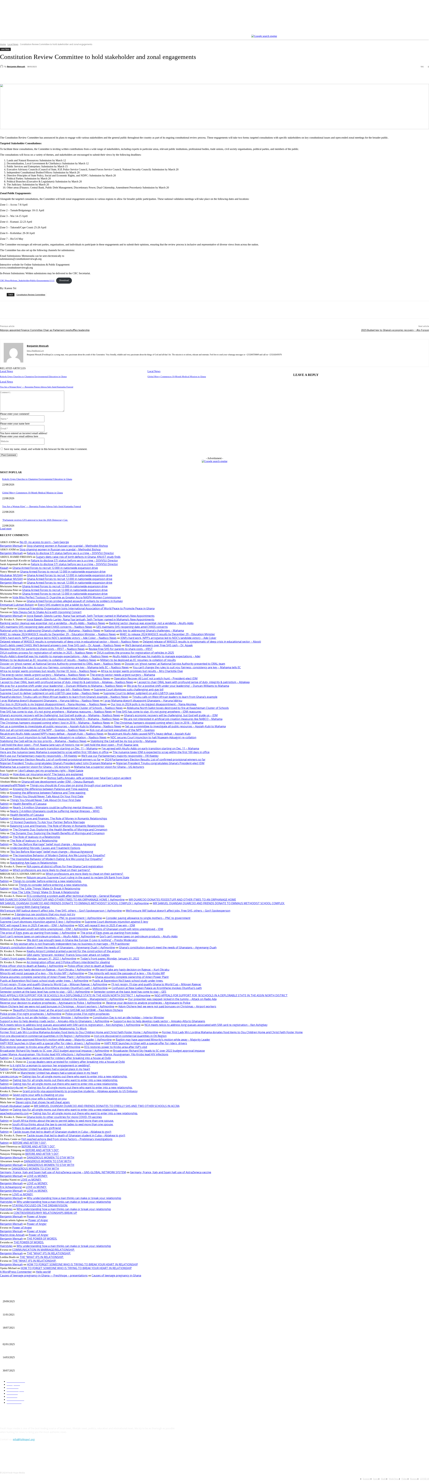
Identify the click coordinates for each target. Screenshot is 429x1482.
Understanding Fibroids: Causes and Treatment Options (45, 848)
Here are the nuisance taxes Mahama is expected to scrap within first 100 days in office (54, 752)
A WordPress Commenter (16, 1272)
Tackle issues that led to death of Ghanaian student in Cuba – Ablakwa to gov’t (62, 1132)
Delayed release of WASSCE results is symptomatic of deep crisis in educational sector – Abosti (202, 641)
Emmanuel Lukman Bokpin (17, 605)
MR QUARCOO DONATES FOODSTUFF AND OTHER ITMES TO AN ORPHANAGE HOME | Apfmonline (62, 899)
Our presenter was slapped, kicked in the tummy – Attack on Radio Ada (172, 999)
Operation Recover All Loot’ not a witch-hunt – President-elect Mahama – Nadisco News (55, 678)
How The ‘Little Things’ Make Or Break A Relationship (46, 888)
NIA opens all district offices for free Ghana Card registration (65, 866)
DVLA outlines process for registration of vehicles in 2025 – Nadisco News (46, 652)
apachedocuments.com (14, 1113)
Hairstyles (6, 1202)
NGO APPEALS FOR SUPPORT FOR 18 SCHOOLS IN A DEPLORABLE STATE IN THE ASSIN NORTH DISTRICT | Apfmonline (75, 995)
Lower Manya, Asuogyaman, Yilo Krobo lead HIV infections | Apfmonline (45, 1054)
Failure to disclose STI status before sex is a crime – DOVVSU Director (70, 553)
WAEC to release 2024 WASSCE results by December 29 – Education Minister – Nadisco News (58, 634)
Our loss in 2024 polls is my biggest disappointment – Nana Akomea (154, 704)
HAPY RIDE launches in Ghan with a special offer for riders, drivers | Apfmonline (50, 1043)
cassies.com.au (9, 1076)
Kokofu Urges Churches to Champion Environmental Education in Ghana (33, 376)
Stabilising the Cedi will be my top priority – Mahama (123, 741)
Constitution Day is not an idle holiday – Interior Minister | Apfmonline (44, 1017)
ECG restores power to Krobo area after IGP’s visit (115, 1047)
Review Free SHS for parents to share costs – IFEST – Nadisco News (42, 649)
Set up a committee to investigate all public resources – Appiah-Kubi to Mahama (175, 726)
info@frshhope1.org (24, 1439)
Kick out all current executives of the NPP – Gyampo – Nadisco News (43, 730)
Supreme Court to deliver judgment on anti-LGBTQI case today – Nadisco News (49, 693)
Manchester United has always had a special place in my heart (51, 1069)
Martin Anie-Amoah (12, 1235)
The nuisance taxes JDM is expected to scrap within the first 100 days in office (161, 752)
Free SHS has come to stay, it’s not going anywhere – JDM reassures (158, 711)
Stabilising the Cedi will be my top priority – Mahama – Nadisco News (43, 741)
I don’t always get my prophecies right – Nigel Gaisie (50, 770)
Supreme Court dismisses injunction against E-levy (116, 922)
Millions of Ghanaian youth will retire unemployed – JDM (127, 929)
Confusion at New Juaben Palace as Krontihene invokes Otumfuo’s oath (157, 988)
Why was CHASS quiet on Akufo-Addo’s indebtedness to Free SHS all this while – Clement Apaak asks (52, 1338)
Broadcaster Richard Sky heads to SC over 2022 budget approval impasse (159, 1050)
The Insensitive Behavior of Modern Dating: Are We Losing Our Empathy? (59, 855)
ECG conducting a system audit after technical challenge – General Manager (74, 896)
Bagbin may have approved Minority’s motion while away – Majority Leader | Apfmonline (56, 1039)
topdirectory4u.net (11, 1087)
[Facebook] (408, 32)
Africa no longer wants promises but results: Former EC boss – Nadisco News (48, 671)
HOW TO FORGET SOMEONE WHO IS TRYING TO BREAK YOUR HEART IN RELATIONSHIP (82, 1264)
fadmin (4, 789)
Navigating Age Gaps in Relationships (33, 863)
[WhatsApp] (54, 75)
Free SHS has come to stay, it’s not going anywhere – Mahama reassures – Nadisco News (56, 711)
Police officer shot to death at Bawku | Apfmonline (32, 966)
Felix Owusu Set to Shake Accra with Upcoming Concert (47, 612)
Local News (13, 44)
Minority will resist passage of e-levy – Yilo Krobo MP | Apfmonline (42, 973)
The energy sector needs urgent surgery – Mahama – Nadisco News (43, 675)
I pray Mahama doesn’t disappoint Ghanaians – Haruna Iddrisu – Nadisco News (49, 700)
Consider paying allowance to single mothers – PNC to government (148, 918)
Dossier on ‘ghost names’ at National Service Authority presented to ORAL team (175, 664)
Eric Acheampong (11, 1187)
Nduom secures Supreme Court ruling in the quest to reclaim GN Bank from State (78, 877)
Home (3, 44)
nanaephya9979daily (13, 785)
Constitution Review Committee (30, 294)
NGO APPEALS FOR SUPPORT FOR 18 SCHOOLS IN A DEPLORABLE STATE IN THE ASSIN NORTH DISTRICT (221, 995)
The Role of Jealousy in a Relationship (36, 837)
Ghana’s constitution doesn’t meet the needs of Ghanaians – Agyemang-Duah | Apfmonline (57, 947)
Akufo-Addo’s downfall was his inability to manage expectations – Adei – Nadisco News (54, 656)
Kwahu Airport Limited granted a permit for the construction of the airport (73, 951)
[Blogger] (3, 1454)
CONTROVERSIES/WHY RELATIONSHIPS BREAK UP (45, 1213)
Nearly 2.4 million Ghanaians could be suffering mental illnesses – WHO (58, 807)
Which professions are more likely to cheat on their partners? (52, 870)
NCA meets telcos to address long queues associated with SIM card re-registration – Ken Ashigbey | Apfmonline (70, 1025)
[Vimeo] (422, 32)
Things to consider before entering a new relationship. (47, 881)
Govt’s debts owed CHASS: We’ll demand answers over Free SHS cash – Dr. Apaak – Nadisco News (60, 645)
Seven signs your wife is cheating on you (38, 1095)
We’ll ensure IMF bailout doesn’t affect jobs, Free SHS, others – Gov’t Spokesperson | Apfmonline (61, 910)
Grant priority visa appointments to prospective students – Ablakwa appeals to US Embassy (80, 1091)
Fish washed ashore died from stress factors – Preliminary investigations (66, 1139)
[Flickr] (20, 1454)
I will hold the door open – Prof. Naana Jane (111, 745)
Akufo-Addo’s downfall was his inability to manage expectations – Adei (156, 656)
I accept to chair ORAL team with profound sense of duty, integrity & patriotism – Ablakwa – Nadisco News (66, 682)
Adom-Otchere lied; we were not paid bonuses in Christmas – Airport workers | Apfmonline (57, 1006)
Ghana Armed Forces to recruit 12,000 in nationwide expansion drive (55, 568)
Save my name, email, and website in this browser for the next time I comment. (45, 449)
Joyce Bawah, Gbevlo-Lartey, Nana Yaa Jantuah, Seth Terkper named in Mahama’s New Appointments (91, 616)
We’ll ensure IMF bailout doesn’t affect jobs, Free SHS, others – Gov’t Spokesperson (178, 910)
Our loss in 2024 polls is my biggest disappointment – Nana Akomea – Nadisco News (53, 704)
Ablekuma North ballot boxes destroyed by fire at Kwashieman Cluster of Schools (178, 708)
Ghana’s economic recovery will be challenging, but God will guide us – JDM (171, 715)
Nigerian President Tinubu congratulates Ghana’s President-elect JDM (160, 763)
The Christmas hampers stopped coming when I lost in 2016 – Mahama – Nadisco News (55, 722)
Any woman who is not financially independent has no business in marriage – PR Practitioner (72, 944)
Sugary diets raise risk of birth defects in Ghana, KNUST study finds (78, 557)
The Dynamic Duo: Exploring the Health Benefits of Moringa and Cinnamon (60, 829)
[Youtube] (427, 32)
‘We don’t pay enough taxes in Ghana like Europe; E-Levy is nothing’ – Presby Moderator (82, 940)
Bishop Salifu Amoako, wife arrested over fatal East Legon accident (89, 778)
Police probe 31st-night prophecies (87, 1014)
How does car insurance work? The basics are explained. (48, 774)
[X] (418, 32)
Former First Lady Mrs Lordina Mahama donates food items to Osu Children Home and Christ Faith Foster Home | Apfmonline (79, 1032)
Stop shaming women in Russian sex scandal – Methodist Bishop (67, 546)
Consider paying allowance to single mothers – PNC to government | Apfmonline (51, 918)
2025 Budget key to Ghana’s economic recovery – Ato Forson (395, 330)
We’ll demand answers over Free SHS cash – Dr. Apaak (159, 645)
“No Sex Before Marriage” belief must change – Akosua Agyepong (54, 844)
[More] (91, 75)
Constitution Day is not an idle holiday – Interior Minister (128, 1017)
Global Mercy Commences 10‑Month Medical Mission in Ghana (176, 376)
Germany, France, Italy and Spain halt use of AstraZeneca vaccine (170, 1172)
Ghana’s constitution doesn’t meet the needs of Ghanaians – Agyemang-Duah (168, 947)
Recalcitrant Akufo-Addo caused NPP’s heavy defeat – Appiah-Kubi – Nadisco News (52, 734)
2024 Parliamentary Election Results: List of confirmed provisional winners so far (50, 759)
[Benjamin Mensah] (2, 66)
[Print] (66, 75)
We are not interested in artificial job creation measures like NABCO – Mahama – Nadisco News (59, 719)
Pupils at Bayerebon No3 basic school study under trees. (127, 980)
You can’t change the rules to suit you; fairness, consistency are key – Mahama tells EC (187, 667)
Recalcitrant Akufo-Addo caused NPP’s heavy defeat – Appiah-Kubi (149, 734)
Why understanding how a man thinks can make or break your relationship (74, 1198)
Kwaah (4, 568)
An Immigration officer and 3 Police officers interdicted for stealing (68, 962)
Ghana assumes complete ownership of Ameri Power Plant (132, 977)
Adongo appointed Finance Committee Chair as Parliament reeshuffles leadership (45, 330)
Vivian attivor (8, 1028)
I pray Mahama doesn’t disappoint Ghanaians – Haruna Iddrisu (142, 700)
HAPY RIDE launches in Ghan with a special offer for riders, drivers (145, 1043)
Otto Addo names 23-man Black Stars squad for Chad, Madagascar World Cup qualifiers (44, 1352)
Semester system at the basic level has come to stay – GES (130, 992)
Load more (6, 528)
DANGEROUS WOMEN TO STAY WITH (50, 1157)
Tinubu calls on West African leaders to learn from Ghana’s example (174, 697)
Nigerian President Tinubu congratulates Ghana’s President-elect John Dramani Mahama (56, 763)
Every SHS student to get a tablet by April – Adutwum (71, 605)
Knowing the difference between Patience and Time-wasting (51, 789)
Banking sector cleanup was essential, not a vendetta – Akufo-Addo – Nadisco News (52, 623)
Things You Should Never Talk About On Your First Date (48, 796)
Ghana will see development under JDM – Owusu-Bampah (58, 781)
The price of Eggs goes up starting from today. (109, 933)
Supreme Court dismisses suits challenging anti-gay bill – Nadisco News (45, 689)
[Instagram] (413, 32)
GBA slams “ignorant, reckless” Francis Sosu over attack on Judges (68, 955)
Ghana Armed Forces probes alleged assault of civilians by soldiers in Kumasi (75, 601)
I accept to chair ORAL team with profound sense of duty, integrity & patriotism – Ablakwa (193, 682)
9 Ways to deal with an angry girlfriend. (36, 1128)
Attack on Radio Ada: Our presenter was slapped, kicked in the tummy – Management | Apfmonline (62, 999)
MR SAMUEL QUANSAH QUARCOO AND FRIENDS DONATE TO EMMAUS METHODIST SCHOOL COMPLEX (219, 903)
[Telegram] (78, 75)
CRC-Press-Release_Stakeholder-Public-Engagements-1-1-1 (27, 280)
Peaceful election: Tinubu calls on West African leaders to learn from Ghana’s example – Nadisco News (64, 697)
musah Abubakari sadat (15, 1106)
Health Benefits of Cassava (29, 804)
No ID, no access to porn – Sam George (44, 542)
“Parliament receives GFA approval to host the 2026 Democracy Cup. (35, 520)
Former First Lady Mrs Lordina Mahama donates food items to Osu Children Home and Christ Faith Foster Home (232, 1032)
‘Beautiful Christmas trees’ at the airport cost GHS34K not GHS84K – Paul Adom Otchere (68, 1010)
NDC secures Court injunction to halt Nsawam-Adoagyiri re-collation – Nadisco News (53, 737)
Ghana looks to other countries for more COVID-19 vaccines (64, 1117)
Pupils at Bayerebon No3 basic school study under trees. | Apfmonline (44, 980)
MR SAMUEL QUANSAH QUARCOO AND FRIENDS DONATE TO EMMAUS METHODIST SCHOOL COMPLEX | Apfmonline (74, 903)
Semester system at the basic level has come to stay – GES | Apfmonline (45, 992)
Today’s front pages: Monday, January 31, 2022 (109, 958)
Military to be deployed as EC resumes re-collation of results (138, 660)
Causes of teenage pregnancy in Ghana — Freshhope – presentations (44, 1275)
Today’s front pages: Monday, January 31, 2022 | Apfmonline (38, 958)
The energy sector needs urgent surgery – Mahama (122, 675)
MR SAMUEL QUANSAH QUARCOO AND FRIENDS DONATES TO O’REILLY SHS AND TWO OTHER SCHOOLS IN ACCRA (106, 1106)
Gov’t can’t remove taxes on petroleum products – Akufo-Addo (139, 936)
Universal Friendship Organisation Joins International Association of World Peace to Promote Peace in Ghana (86, 608)
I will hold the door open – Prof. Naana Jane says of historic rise (40, 745)
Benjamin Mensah (16, 66)
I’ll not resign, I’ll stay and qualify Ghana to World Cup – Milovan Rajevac (156, 984)
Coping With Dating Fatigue (32, 907)
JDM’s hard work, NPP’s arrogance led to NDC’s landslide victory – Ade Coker (168, 638)
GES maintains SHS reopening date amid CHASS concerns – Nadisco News (46, 627)
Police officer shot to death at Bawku (91, 966)
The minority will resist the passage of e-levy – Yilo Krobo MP (126, 973)
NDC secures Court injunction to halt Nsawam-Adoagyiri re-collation (153, 737)
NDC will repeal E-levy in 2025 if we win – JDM (106, 925)
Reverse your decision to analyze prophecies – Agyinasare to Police (148, 1003)
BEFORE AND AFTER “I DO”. (30, 1143)
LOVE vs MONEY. (37, 1176)
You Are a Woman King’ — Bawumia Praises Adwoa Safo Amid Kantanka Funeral (36, 387)
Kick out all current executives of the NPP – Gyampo (122, 730)
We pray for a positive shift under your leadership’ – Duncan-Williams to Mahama (178, 686)
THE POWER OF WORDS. (42, 1238)
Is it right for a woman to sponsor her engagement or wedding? (50, 1065)
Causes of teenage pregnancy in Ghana (116, 1275)
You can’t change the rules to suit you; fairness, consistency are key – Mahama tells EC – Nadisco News (64, 667)
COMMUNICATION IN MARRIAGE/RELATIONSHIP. (43, 1250)
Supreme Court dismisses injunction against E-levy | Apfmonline (40, 922)
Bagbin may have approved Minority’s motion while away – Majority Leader (163, 1039)
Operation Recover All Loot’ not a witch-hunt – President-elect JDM (156, 678)
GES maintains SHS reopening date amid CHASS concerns (132, 627)
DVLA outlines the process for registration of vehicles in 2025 (135, 652)
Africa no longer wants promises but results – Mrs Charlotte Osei (142, 671)
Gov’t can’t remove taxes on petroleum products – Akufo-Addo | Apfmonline (48, 936)
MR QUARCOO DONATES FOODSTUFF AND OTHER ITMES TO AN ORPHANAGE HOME (182, 899)
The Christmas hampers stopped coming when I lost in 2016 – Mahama (158, 722)
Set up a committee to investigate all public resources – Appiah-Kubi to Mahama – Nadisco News (60, 726)
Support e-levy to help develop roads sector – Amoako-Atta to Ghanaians (159, 1021)
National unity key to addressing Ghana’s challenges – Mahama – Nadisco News (50, 630)
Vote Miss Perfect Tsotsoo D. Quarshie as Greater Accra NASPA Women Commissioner (66, 597)
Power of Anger (37, 1216)
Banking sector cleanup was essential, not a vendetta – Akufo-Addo (151, 623)
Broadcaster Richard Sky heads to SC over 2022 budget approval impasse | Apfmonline (54, 1050)
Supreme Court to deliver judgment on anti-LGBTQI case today (142, 693)
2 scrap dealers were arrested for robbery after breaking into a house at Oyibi (62, 1058)
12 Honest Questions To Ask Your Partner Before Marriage (47, 822)
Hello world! (43, 1272)
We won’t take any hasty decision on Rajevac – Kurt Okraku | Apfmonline (45, 969)
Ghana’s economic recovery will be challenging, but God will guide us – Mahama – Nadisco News (60, 715)
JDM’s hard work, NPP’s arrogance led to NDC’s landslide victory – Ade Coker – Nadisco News (58, 638)
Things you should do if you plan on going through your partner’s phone (76, 785)
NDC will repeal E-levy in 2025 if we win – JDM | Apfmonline (37, 925)
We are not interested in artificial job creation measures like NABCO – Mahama (173, 719)
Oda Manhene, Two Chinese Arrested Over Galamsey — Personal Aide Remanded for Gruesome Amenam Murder (57, 1365)
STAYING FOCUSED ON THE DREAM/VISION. (40, 1205)
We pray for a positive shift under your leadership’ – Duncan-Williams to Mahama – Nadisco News (61, 686)
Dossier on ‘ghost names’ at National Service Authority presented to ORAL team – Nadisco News (60, 664)
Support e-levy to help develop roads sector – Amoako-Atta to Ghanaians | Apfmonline (54, 1021)
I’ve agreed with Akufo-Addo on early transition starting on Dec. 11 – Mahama (49, 748)
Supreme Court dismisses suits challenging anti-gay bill (128, 689)
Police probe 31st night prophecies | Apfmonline (30, 1014)
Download (64, 280)
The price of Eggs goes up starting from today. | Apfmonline (38, 933)
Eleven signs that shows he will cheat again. (43, 1102)
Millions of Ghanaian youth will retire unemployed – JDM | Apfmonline (44, 929)
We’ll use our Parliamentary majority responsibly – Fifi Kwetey (38, 756)
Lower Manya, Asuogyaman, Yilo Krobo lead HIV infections (131, 1054)
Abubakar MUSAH (11, 575)
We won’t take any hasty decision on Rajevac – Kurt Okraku (132, 969)
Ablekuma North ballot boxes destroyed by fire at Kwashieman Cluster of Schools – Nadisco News (61, 708)
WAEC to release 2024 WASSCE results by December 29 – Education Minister (167, 634)
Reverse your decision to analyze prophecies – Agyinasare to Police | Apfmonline (51, 1003)
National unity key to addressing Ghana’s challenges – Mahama (144, 630)
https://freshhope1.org (35, 351)
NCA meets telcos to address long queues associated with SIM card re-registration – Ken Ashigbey (205, 1025)
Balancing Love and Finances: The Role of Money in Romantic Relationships (60, 818)
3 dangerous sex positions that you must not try (45, 914)
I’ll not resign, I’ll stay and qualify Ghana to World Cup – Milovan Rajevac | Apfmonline (53, 984)
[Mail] (34, 359)
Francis (4, 774)
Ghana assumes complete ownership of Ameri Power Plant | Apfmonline (45, 977)
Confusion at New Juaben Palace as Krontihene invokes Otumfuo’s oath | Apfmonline (54, 988)
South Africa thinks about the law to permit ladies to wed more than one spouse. (63, 1121)
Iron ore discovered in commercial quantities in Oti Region (130, 1036)
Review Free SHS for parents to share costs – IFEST (121, 649)
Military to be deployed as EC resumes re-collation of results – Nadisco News (48, 660)
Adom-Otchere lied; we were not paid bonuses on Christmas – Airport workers (167, 1006)
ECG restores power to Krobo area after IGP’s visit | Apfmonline (40, 1047)
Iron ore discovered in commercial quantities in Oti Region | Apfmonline (45, 1036)
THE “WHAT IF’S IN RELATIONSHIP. (49, 1253)
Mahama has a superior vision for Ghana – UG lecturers (35, 767)
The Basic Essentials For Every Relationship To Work (54, 1028)
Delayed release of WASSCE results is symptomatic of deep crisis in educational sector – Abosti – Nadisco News (69, 641)
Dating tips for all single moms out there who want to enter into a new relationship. (74, 1076)
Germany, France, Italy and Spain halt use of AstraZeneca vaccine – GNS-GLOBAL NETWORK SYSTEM (63, 1172)
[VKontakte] (37, 1454)
